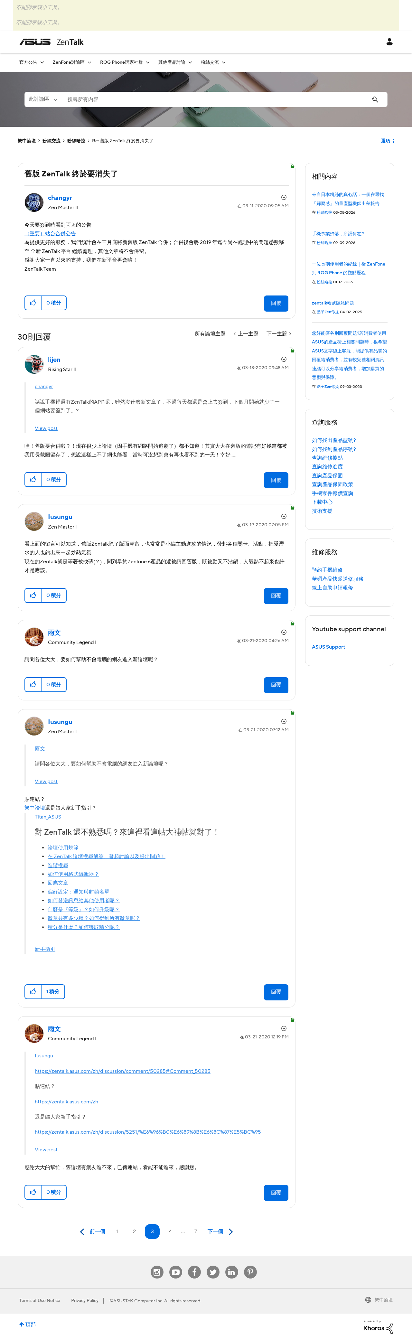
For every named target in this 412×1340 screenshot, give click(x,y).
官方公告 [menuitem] (28, 62)
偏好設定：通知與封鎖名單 (78, 892)
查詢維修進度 (327, 467)
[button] (33, 303)
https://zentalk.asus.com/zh (66, 1102)
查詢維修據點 (327, 458)
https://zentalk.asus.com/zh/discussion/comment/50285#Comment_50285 (123, 1071)
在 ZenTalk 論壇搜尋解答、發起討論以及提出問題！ (106, 856)
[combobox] (224, 99)
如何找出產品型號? (334, 440)
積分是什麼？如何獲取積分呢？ (84, 927)
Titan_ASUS (48, 817)
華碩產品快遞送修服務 (337, 579)
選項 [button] (385, 141)
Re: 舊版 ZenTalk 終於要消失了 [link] (123, 141)
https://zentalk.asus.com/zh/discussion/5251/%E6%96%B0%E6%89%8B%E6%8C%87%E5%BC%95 (148, 1132)
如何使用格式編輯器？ (73, 874)
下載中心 (322, 502)
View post (46, 428)
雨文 (40, 748)
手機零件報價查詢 (332, 493)
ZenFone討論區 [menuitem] (69, 62)
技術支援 (322, 511)
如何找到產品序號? (334, 449)
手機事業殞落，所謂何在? (338, 234)
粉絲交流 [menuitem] (210, 62)
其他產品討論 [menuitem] (171, 62)
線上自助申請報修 (332, 588)
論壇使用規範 (63, 848)
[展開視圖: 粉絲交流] (223, 62)
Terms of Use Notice (39, 1301)
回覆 (276, 303)
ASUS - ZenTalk (51, 42)
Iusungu (44, 1056)
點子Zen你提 (328, 312)
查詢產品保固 (327, 476)
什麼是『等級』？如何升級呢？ (84, 909)
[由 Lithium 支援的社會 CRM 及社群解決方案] (378, 1326)
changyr (44, 386)
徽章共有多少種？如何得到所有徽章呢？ (94, 918)
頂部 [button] (30, 1324)
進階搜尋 (58, 865)
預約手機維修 (327, 570)
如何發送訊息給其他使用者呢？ (84, 900)
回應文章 (58, 883)
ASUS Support (328, 647)
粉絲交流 (51, 141)
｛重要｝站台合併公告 (50, 233)
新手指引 (45, 949)
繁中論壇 (27, 141)
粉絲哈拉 (76, 141)
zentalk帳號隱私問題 (333, 303)
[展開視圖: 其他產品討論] (190, 62)
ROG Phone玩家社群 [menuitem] (121, 62)
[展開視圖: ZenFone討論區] (89, 62)
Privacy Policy (84, 1301)
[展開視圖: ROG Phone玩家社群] (148, 62)
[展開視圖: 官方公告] (42, 62)
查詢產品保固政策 (332, 484)
